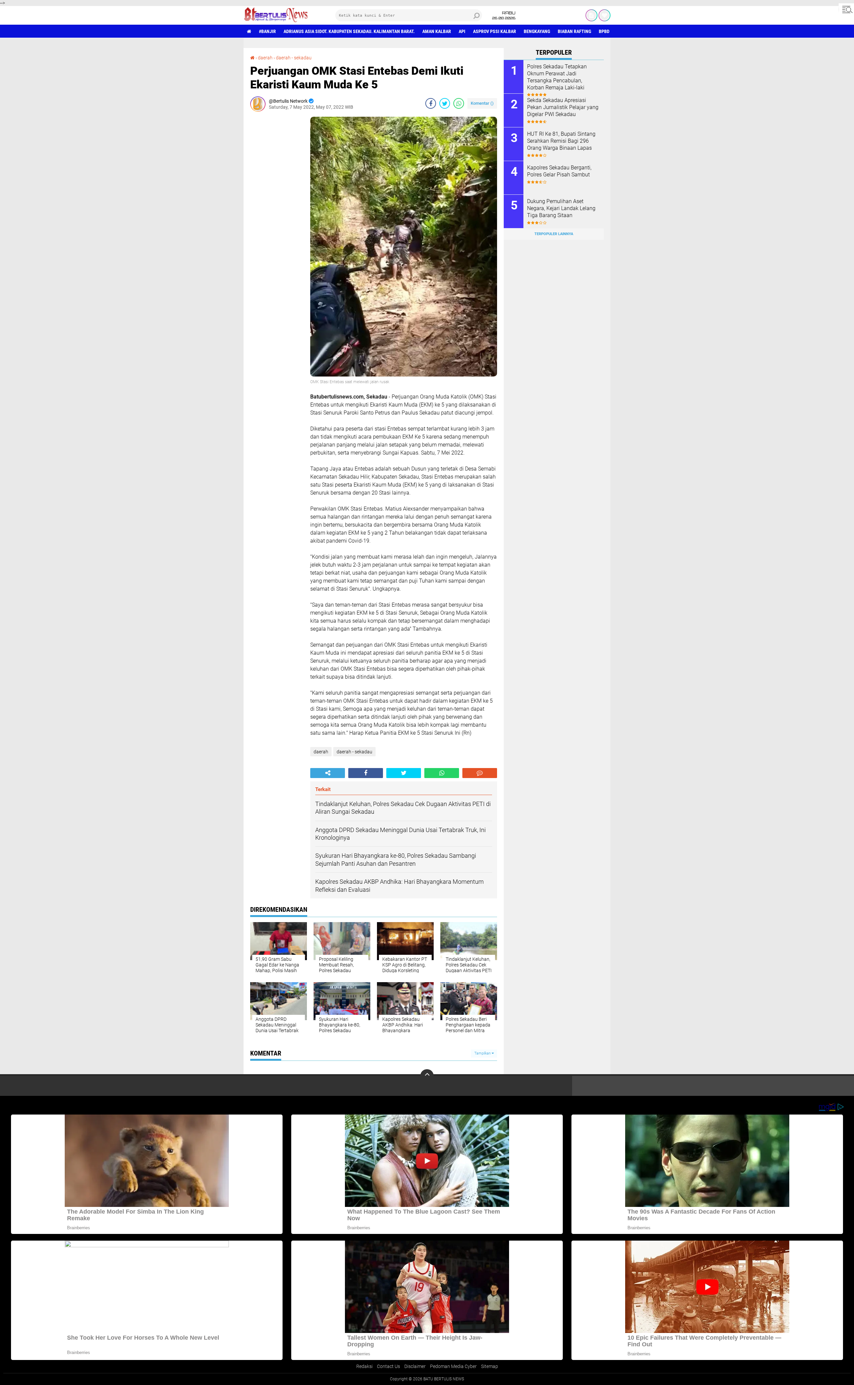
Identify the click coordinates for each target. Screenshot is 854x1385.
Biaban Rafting (574, 31)
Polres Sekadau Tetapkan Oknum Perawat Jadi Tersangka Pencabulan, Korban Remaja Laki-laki (557, 76)
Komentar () (482, 103)
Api (462, 31)
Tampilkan (483, 1053)
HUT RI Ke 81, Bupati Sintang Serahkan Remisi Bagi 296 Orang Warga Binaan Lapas (561, 141)
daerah (265, 57)
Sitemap (489, 1366)
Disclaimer (415, 1366)
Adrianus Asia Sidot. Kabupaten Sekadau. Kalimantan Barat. (349, 31)
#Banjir (267, 31)
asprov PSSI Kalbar (494, 31)
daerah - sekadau (294, 57)
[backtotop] (427, 1076)
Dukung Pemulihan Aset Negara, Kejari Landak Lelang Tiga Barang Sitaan (561, 208)
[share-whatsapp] (458, 103)
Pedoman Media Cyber (453, 1366)
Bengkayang (537, 31)
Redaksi (364, 1366)
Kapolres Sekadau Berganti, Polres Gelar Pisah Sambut (559, 171)
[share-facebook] (430, 103)
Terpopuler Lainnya (553, 234)
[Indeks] (591, 15)
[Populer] (604, 15)
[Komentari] (479, 773)
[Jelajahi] (846, 9)
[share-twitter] (444, 103)
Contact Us (388, 1366)
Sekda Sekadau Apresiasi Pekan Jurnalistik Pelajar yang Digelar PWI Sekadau (562, 107)
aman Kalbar (436, 31)
